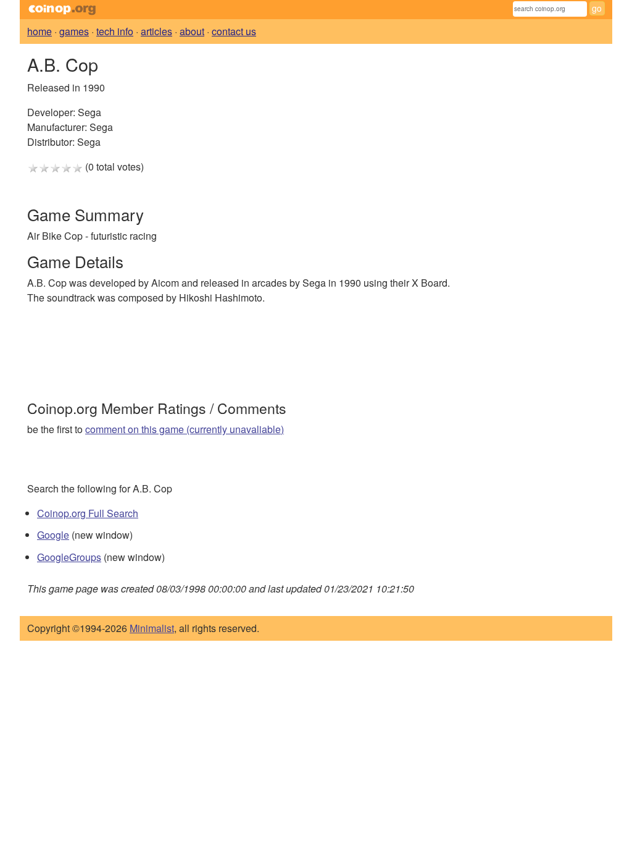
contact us (234, 31)
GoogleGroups (69, 557)
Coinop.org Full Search (87, 513)
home (39, 31)
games (74, 31)
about (192, 31)
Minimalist (152, 628)
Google (53, 535)
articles (156, 31)
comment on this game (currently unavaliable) (184, 429)
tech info (114, 31)
